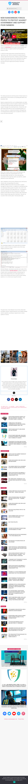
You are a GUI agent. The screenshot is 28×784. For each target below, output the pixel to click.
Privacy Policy (21, 719)
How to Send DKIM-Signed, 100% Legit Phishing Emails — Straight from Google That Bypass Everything (17, 598)
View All (25, 446)
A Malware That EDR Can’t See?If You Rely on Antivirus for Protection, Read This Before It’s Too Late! (17, 629)
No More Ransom (14, 270)
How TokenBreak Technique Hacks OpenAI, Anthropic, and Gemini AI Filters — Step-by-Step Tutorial (16, 579)
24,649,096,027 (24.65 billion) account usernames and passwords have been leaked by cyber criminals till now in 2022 (14, 707)
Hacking (2, 407)
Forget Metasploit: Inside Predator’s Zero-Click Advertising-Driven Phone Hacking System (17, 548)
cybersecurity (21, 406)
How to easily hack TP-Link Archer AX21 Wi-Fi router (14, 666)
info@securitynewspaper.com (10, 719)
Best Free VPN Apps (13, 522)
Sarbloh (8, 408)
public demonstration (22, 407)
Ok (14, 782)
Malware (12, 406)
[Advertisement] (14, 79)
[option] (5, 356)
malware (8, 407)
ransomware (8, 47)
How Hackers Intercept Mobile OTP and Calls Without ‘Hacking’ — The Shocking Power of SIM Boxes (16, 418)
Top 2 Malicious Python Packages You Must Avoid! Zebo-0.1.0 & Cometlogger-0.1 (17, 635)
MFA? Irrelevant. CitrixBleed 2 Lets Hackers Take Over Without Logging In (17, 480)
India (5, 407)
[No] (26, 780)
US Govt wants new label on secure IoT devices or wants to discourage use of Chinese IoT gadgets (17, 436)
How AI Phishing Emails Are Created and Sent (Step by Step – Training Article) (16, 498)
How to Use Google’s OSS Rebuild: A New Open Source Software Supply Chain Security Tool (16, 474)
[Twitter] (14, 393)
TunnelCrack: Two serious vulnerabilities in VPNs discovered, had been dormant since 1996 (16, 424)
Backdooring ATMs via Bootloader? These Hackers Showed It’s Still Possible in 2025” (17, 617)
